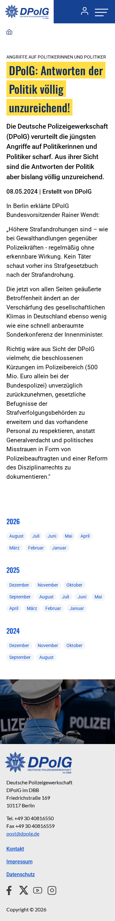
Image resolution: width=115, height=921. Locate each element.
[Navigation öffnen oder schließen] (100, 12)
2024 (13, 631)
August (16, 536)
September (20, 596)
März (14, 547)
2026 (13, 521)
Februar (36, 547)
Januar (59, 547)
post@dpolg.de (22, 833)
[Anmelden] (82, 12)
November (48, 585)
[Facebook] (10, 889)
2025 (12, 570)
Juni (52, 536)
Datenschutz (20, 874)
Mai (68, 536)
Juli (35, 536)
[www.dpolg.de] (9, 32)
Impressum (19, 862)
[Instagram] (49, 889)
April (84, 536)
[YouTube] (35, 889)
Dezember (19, 585)
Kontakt (15, 849)
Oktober (74, 585)
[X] (21, 889)
